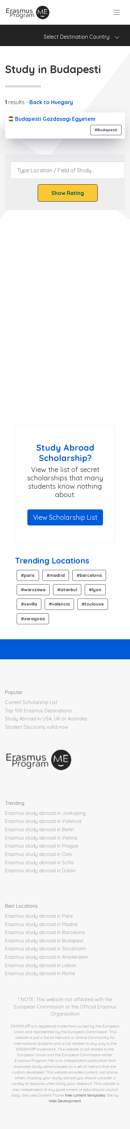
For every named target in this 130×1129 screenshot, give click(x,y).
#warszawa (33, 589)
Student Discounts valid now (36, 727)
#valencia (59, 604)
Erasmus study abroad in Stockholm (45, 949)
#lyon (95, 589)
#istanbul (67, 589)
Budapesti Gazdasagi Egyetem (54, 119)
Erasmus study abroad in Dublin (40, 871)
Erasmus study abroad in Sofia (39, 863)
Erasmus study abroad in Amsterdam (46, 957)
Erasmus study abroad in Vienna (41, 838)
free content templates (85, 1095)
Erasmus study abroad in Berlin (39, 830)
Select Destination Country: (79, 36)
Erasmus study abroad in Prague (41, 846)
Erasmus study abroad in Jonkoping (45, 813)
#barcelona (89, 575)
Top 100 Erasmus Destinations (38, 711)
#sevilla (29, 604)
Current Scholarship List (31, 702)
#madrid (56, 575)
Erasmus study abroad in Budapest (44, 941)
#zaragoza (33, 618)
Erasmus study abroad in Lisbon (40, 965)
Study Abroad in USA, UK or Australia (46, 719)
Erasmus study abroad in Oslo (38, 854)
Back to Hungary (51, 102)
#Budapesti (106, 130)
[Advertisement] (65, 347)
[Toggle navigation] (117, 12)
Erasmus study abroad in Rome (40, 973)
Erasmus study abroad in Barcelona (45, 932)
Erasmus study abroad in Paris (39, 916)
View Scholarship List (65, 517)
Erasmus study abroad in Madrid (41, 924)
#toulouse (93, 604)
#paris (28, 575)
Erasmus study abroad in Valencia (43, 821)
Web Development (65, 1100)
